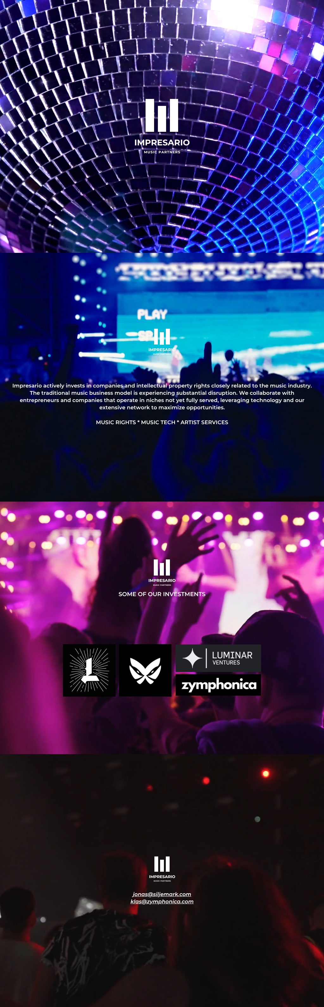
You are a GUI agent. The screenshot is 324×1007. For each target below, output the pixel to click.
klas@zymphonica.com (162, 902)
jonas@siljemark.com (162, 894)
